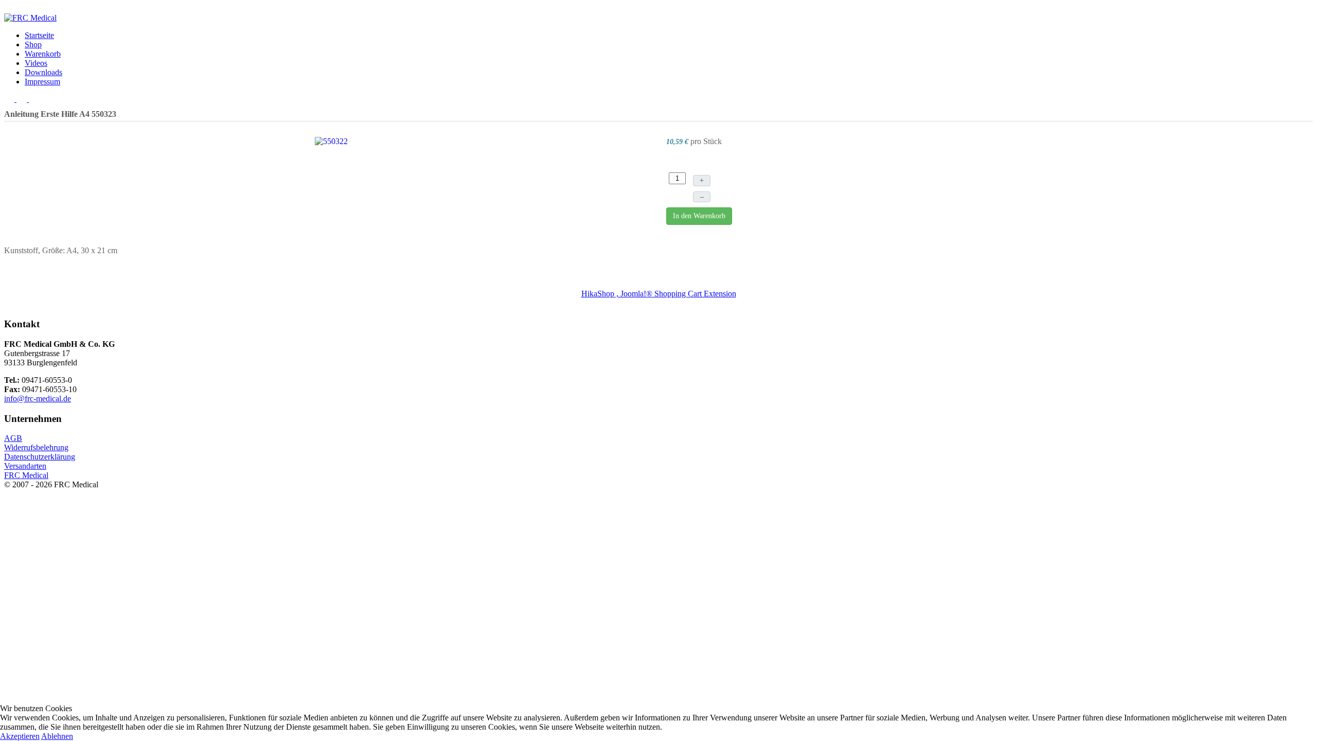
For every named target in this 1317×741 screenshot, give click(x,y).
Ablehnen (57, 736)
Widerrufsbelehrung (36, 447)
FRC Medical (26, 475)
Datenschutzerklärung (39, 456)
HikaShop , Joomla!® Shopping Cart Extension (658, 293)
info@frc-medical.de (37, 398)
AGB (13, 438)
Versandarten (25, 466)
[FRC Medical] (30, 17)
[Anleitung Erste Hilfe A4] (331, 140)
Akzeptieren (20, 736)
